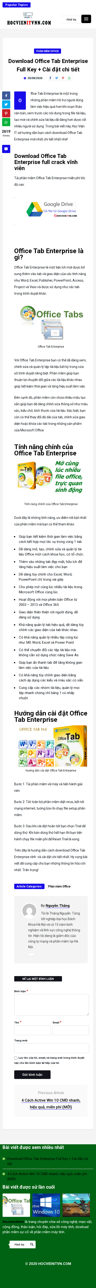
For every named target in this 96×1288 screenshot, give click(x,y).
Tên (17, 1022)
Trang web (20, 1040)
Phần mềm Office (47, 51)
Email (57, 1022)
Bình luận (21, 991)
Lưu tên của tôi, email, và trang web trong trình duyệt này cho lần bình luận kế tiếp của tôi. (49, 1060)
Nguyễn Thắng (58, 906)
